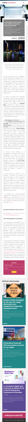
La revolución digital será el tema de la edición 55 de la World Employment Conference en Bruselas (13, 389)
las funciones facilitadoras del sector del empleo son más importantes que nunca (14, 250)
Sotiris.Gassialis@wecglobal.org (12, 215)
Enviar (14, 271)
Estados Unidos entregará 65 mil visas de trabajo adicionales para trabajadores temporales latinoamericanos (13, 304)
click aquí (10, 202)
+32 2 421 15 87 (14, 213)
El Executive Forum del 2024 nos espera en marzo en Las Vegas (13, 345)
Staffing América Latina (9, 3)
